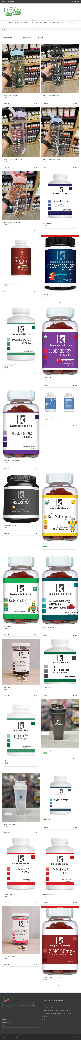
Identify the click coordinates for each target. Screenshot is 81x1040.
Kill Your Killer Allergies (48, 1007)
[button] (39, 25)
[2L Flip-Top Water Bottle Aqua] (21, 68)
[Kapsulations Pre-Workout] (21, 497)
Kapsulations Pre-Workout (11, 525)
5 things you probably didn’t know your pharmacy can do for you (56, 1010)
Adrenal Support (47, 223)
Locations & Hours (7, 1022)
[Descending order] (20, 37)
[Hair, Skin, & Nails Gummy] (21, 423)
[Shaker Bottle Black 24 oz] (60, 723)
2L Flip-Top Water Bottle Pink (12, 223)
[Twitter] (44, 1019)
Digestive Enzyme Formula (11, 365)
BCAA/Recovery (47, 294)
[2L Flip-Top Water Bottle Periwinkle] (60, 132)
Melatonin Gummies (48, 627)
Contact (5, 1029)
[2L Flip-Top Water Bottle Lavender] (21, 132)
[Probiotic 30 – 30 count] (21, 729)
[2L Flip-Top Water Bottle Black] (60, 68)
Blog (4, 1026)
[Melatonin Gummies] (60, 590)
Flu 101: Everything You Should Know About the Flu (54, 1000)
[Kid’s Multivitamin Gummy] (60, 507)
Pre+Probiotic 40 (47, 687)
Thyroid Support (47, 819)
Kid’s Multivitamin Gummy (50, 544)
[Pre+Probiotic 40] (60, 662)
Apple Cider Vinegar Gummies (12, 284)
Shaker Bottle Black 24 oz (50, 751)
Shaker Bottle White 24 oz (11, 824)
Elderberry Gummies (48, 377)
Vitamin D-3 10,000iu (10, 894)
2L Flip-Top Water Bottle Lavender (13, 159)
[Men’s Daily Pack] (21, 662)
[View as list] (42, 37)
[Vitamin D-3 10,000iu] (21, 864)
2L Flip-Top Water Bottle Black (51, 95)
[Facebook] (42, 1019)
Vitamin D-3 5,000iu (48, 894)
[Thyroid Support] (60, 795)
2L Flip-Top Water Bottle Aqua (12, 95)
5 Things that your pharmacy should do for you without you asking (57, 1013)
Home (4, 1016)
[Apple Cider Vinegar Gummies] (21, 258)
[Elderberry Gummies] (60, 340)
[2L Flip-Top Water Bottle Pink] (21, 195)
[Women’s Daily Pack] (21, 930)
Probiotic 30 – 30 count (10, 761)
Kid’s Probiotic (7, 626)
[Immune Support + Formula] (60, 402)
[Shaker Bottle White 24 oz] (21, 797)
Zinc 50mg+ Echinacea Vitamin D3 (52, 978)
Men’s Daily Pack (8, 687)
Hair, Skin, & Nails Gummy (11, 460)
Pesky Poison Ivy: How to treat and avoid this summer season (56, 1004)
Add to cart (7, 103)
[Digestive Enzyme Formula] (21, 334)
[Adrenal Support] (60, 196)
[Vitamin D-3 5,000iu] (60, 864)
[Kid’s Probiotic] (21, 590)
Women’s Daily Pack (9, 956)
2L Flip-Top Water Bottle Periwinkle (52, 159)
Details (37, 103)
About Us (5, 1019)
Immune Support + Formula (50, 417)
